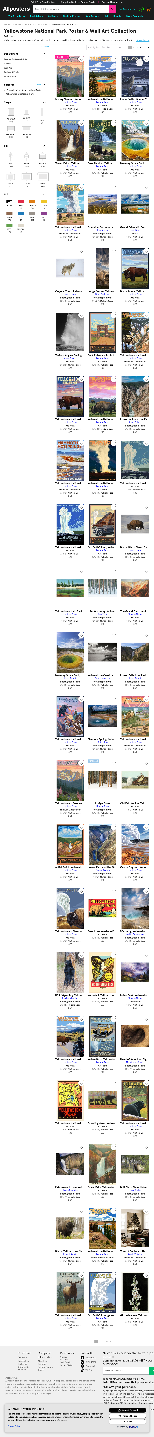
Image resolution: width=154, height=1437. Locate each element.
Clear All (45, 47)
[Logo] (16, 9)
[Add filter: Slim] (42, 112)
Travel (18, 25)
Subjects (8, 25)
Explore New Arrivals (112, 2)
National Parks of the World (37, 25)
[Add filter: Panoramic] (26, 128)
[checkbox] (10, 159)
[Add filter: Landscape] (11, 128)
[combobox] (71, 9)
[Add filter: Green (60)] (9, 224)
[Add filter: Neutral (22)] (21, 224)
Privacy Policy (14, 1426)
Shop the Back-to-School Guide (78, 2)
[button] (43, 2)
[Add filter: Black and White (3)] (9, 201)
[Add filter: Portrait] (11, 112)
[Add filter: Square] (27, 112)
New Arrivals (92, 16)
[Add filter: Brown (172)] (9, 213)
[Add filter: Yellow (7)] (44, 201)
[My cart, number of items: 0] (148, 9)
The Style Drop (16, 16)
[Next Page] (148, 47)
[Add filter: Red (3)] (21, 201)
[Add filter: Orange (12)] (32, 201)
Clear (38, 85)
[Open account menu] (134, 9)
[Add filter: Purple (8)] (44, 213)
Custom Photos (71, 16)
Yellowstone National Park (66, 25)
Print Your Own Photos (43, 2)
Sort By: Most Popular (99, 47)
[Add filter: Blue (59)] (21, 213)
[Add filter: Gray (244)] (32, 213)
